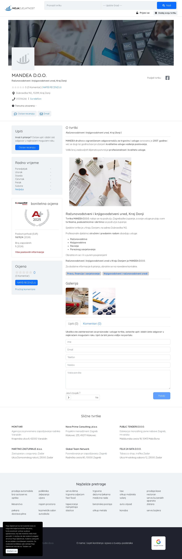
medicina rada (100, 497)
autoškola (44, 513)
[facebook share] (167, 78)
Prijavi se (144, 12)
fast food (71, 497)
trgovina (97, 491)
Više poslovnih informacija (29, 252)
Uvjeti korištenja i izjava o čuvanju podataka (110, 543)
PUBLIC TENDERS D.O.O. (132, 426)
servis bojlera (154, 510)
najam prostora (47, 504)
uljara (42, 497)
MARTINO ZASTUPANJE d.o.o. (27, 449)
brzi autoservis (19, 494)
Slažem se (11, 551)
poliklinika (44, 491)
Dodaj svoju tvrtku (167, 13)
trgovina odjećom (75, 494)
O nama (80, 543)
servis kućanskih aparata (155, 499)
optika (15, 497)
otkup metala (100, 510)
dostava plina (19, 513)
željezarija (44, 494)
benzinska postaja (102, 504)
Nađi (168, 5)
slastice (70, 510)
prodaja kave (154, 491)
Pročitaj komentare (25, 289)
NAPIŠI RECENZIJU (52, 87)
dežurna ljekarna (101, 494)
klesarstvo (17, 504)
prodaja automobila (22, 491)
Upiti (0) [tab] (73, 323)
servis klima (72, 491)
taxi (122, 491)
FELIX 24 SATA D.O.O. (130, 449)
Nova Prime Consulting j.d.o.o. (81, 426)
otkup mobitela (128, 494)
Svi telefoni (35, 98)
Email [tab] (46, 113)
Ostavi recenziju (26, 113)
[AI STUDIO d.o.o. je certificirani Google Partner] (158, 542)
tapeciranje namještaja (72, 505)
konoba (124, 510)
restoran (151, 494)
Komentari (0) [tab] (92, 323)
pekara (15, 510)
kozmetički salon (47, 510)
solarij (123, 497)
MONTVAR (17, 426)
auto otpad (126, 504)
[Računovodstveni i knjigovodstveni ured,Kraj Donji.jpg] (104, 301)
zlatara (150, 504)
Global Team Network (77, 449)
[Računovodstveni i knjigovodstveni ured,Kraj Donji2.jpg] (77, 301)
